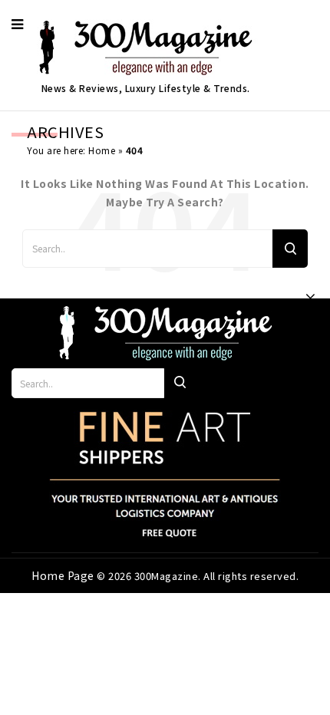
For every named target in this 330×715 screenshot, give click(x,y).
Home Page (64, 575)
